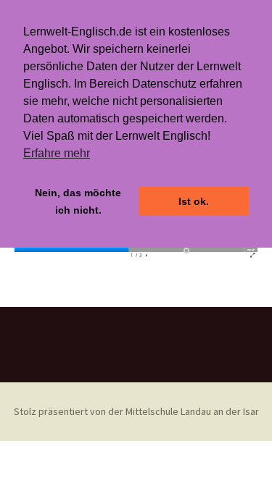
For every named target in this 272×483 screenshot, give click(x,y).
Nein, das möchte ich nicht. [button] (78, 201)
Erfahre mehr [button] (56, 153)
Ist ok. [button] (193, 201)
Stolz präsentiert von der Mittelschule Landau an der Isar (136, 411)
